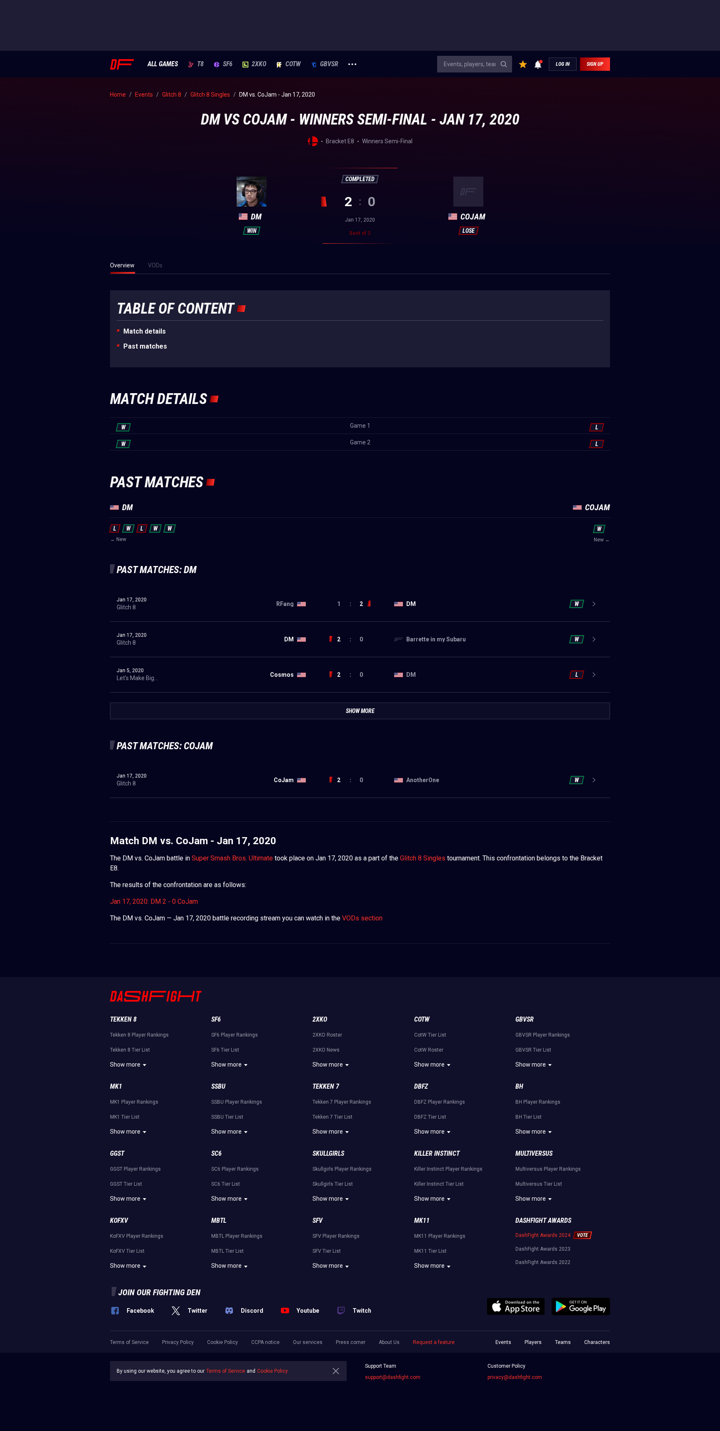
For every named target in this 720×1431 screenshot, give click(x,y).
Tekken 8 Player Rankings (139, 1035)
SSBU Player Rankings (236, 1102)
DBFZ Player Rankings (439, 1102)
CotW (293, 64)
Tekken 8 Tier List (130, 1050)
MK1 (116, 1086)
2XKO (259, 64)
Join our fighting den (159, 1292)
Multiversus (533, 1153)
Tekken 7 (325, 1086)
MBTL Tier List (227, 1251)
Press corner (350, 1342)
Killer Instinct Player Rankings (448, 1169)
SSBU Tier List (227, 1117)
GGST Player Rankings (135, 1169)
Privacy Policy (178, 1342)
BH (519, 1086)
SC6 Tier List (225, 1184)
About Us (389, 1342)
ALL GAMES (163, 64)
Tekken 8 (123, 1019)
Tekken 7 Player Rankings (341, 1102)
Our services (307, 1342)
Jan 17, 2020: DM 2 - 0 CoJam (154, 901)
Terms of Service (129, 1342)
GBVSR (329, 64)
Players (533, 1342)
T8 (200, 64)
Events (503, 1342)
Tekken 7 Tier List (332, 1117)
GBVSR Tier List (533, 1050)
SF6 (227, 64)
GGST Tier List (126, 1184)
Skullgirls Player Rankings (342, 1169)
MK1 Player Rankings (134, 1102)
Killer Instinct (437, 1153)
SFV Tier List (326, 1251)
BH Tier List (528, 1117)
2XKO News (326, 1050)
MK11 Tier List (430, 1251)
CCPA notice (265, 1342)
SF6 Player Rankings (234, 1035)
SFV (317, 1220)
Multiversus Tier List (538, 1184)
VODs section (362, 918)
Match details (144, 331)
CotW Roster (428, 1050)
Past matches (145, 346)
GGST (117, 1153)
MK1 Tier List (125, 1117)
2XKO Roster (327, 1035)
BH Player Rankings (537, 1102)
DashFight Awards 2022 (542, 1262)
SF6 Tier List (225, 1050)
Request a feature (434, 1342)
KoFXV (119, 1220)
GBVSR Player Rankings (542, 1035)
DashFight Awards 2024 (542, 1235)
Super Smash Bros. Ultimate (232, 858)
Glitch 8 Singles (422, 858)
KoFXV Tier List (127, 1251)
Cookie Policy (222, 1342)
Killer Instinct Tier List (439, 1184)
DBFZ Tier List (430, 1117)
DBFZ (421, 1086)
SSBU (218, 1086)
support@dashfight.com (392, 1377)
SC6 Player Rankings (235, 1169)
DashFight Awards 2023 (542, 1249)
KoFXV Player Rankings (136, 1236)
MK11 (422, 1220)
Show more (125, 1064)
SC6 (216, 1153)
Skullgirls (328, 1153)
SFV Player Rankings (336, 1236)
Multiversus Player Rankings (548, 1169)
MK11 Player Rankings (439, 1236)
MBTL (218, 1220)
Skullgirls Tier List (332, 1184)
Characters (597, 1342)
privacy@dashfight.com (515, 1377)
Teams (563, 1342)
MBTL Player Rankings (236, 1236)
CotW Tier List (430, 1035)
